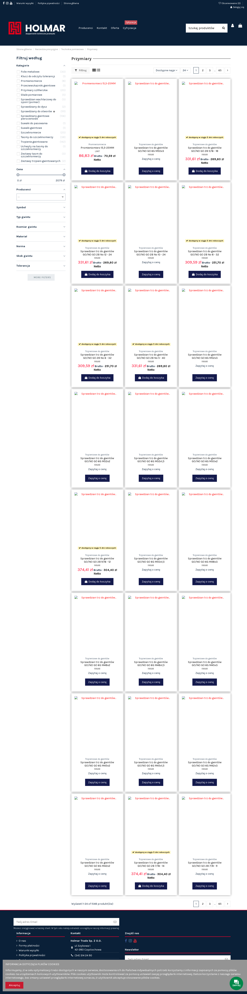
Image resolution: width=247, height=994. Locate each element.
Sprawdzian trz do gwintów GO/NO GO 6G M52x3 (205, 356)
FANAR (151, 154)
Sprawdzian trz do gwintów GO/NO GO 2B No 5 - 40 (151, 356)
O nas (22, 940)
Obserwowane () (231, 3)
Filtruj (82, 70)
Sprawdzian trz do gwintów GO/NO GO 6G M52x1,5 (151, 460)
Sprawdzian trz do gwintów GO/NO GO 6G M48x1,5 (151, 663)
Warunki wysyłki (25, 3)
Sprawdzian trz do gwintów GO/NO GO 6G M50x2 (205, 460)
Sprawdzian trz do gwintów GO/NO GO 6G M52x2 (97, 460)
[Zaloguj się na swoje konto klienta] (232, 26)
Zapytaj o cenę (151, 171)
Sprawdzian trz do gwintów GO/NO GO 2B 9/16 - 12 (97, 560)
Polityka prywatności (49, 3)
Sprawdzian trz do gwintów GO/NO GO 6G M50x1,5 (151, 560)
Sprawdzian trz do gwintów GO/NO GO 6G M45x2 (97, 764)
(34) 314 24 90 (83, 955)
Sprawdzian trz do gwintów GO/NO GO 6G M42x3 (205, 764)
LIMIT (97, 151)
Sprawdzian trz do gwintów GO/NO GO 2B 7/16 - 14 (151, 864)
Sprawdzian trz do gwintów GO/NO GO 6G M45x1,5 (151, 764)
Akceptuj (14, 985)
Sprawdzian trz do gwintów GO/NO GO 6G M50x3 (151, 149)
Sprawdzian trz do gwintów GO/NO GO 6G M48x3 (205, 560)
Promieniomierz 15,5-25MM (97, 147)
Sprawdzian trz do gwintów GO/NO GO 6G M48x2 (97, 663)
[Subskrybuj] (115, 921)
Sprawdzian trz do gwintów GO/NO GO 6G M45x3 (205, 663)
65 (220, 70)
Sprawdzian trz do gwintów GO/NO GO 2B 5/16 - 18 (205, 149)
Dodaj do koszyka (99, 171)
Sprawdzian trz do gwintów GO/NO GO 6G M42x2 (97, 864)
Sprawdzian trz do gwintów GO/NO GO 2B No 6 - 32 (97, 356)
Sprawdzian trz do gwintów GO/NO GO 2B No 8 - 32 (205, 253)
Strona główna (71, 3)
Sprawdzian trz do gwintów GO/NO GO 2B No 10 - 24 (151, 253)
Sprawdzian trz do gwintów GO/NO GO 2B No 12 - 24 (97, 253)
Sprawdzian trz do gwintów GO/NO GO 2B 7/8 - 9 (205, 864)
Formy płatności (29, 945)
